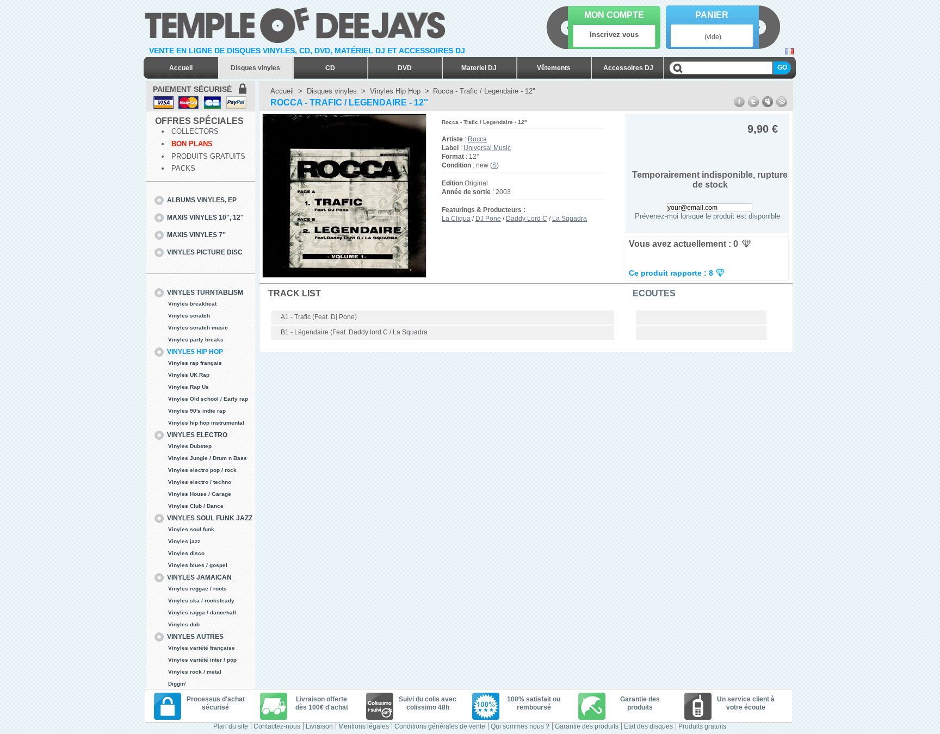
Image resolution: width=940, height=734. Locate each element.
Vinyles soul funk (191, 529)
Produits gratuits (208, 156)
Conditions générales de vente (439, 726)
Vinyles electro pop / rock (202, 470)
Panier (711, 15)
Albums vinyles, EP (202, 200)
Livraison (319, 726)
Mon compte (614, 15)
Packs (183, 168)
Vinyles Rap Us (188, 387)
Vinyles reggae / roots (197, 589)
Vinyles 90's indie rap (197, 411)
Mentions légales (363, 726)
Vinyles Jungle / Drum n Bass (207, 458)
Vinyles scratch (189, 316)
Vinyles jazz (184, 541)
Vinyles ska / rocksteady (201, 601)
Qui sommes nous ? (520, 726)
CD (330, 68)
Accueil (181, 68)
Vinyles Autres (195, 636)
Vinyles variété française (201, 648)
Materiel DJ (479, 68)
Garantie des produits (587, 726)
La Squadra (569, 218)
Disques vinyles (255, 68)
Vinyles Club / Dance (196, 506)
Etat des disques (648, 726)
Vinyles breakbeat (192, 304)
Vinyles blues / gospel (197, 565)
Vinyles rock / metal (194, 672)
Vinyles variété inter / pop (202, 660)
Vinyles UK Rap (188, 375)
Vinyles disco (186, 553)
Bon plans (192, 144)
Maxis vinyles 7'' (196, 235)
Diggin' (177, 684)
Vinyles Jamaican (199, 577)
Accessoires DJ (628, 68)
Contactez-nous (276, 726)
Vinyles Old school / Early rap (208, 399)
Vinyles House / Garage (199, 494)
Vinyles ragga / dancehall (202, 612)
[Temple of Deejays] (297, 23)
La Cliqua (456, 218)
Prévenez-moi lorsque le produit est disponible (707, 216)
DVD (405, 68)
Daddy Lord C (526, 218)
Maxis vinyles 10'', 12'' (205, 217)
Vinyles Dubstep (190, 446)
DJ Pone (488, 218)
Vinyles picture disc (205, 252)
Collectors (195, 131)
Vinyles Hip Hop (195, 352)
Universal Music (487, 148)
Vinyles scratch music (198, 328)
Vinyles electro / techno (199, 482)
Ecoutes (654, 293)
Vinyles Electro (197, 435)
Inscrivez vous (614, 34)
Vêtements (554, 68)
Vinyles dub (184, 624)
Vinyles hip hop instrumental (206, 423)
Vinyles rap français (195, 363)
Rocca (477, 139)
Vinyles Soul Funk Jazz (209, 518)
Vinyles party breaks (196, 340)
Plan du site (230, 726)
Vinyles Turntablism (205, 292)
